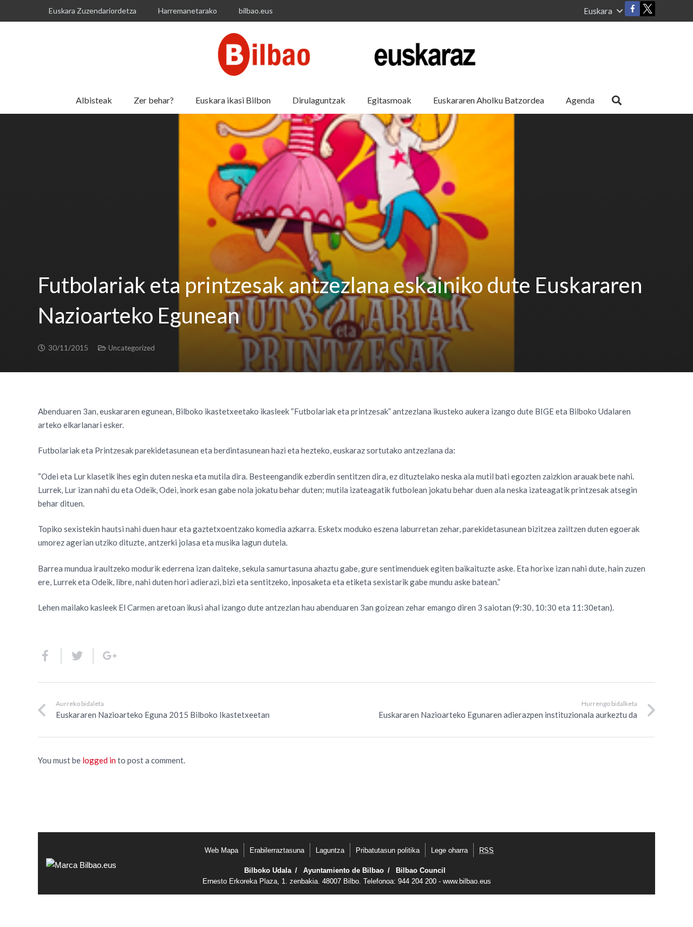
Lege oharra (449, 850)
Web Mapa (221, 850)
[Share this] (50, 656)
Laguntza (330, 850)
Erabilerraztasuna (277, 850)
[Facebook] (632, 8)
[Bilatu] (616, 100)
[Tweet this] (78, 656)
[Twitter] (647, 11)
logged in (99, 760)
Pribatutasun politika (388, 850)
